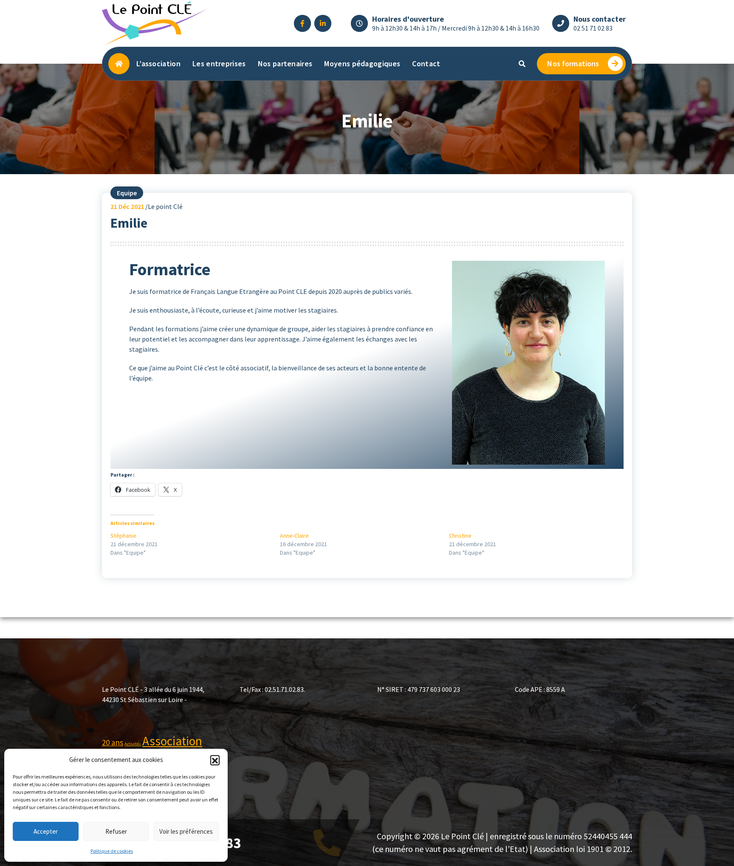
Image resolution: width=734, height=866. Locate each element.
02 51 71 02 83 (593, 28)
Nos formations (573, 63)
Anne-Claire (294, 535)
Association (172, 741)
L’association (158, 63)
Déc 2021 (127, 206)
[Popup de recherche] (522, 63)
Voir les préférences (186, 831)
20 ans (112, 742)
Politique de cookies (111, 851)
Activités (132, 744)
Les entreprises (219, 63)
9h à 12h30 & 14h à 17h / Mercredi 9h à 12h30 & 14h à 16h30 (455, 28)
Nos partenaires (285, 63)
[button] (215, 760)
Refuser (116, 831)
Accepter (46, 831)
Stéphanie (123, 535)
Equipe (127, 193)
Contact (426, 63)
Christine (460, 535)
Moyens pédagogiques (362, 63)
